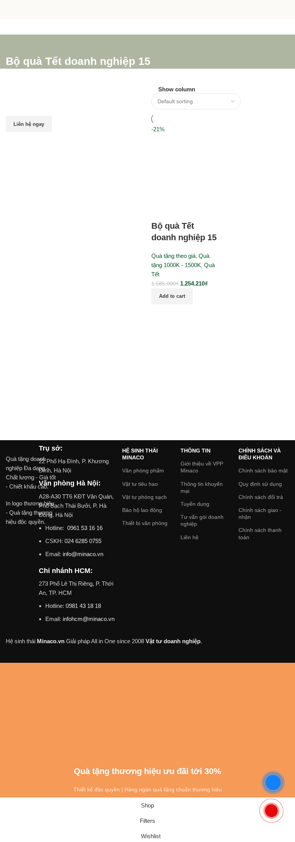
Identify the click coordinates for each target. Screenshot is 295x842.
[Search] (286, 9)
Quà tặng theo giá (173, 256)
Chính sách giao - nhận (260, 513)
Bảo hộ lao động (142, 510)
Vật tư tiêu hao (140, 484)
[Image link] (31, 449)
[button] (172, 296)
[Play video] (31, 564)
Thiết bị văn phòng (144, 523)
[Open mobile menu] (9, 9)
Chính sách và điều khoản (260, 454)
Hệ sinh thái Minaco (140, 454)
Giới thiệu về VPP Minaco (202, 467)
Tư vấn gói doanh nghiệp (202, 520)
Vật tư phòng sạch (144, 497)
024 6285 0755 (83, 541)
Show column (176, 89)
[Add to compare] (161, 314)
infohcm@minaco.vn (88, 619)
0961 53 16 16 (84, 528)
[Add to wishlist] (161, 210)
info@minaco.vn (83, 554)
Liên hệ (190, 537)
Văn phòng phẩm (143, 470)
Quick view (181, 314)
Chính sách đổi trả (261, 497)
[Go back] (15, 44)
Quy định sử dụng (260, 484)
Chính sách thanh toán (260, 533)
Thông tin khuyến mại (202, 487)
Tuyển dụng (195, 504)
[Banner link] (75, 157)
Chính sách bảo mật (263, 470)
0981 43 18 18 (83, 606)
